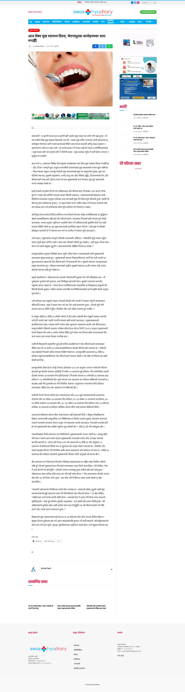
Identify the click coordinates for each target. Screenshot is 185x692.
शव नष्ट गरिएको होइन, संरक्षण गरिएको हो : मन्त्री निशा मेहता (41, 607)
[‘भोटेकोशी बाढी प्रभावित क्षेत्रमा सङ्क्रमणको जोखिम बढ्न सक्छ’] (99, 595)
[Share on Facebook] (95, 46)
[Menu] (31, 21)
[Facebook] (21, 117)
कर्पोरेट (95, 22)
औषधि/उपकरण (110, 21)
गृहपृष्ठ (37, 22)
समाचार (46, 22)
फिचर (67, 22)
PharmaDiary (148, 12)
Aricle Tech (39, 46)
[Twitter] (21, 122)
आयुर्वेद (132, 22)
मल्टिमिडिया (57, 22)
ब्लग (140, 22)
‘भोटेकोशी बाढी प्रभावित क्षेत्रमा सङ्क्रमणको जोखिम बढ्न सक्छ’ (96, 607)
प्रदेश (122, 22)
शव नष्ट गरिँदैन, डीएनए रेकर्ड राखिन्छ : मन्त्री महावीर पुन (143, 127)
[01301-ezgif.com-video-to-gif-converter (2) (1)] (138, 56)
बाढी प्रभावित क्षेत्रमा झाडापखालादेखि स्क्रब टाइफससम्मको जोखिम (68, 607)
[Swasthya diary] (92, 12)
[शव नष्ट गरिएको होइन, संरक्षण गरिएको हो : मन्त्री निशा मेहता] (41, 595)
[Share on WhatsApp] (109, 46)
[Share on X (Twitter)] (102, 46)
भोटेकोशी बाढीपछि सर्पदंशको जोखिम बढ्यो (96, 2)
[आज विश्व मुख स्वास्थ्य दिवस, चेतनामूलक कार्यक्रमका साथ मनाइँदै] (70, 79)
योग (103, 22)
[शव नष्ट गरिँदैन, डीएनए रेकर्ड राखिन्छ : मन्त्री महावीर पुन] (125, 129)
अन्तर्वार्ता (86, 22)
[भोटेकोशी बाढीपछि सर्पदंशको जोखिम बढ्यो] (125, 117)
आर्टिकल (76, 22)
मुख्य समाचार (34, 30)
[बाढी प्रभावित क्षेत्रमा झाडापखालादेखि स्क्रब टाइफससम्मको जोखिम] (70, 595)
